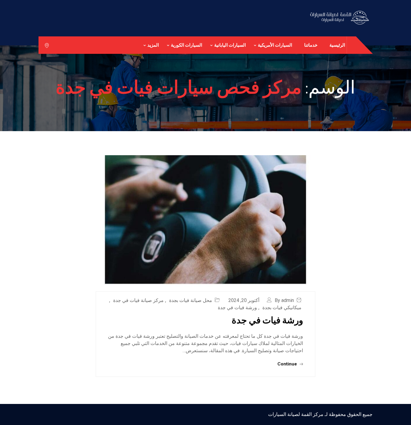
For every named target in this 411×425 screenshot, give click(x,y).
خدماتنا (310, 45)
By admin (284, 300)
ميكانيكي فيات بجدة (281, 307)
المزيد (153, 45)
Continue (287, 364)
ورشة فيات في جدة (237, 307)
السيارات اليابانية (230, 45)
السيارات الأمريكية (275, 45)
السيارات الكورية (186, 45)
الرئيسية (337, 45)
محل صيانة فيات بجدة (190, 300)
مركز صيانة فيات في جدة (138, 300)
